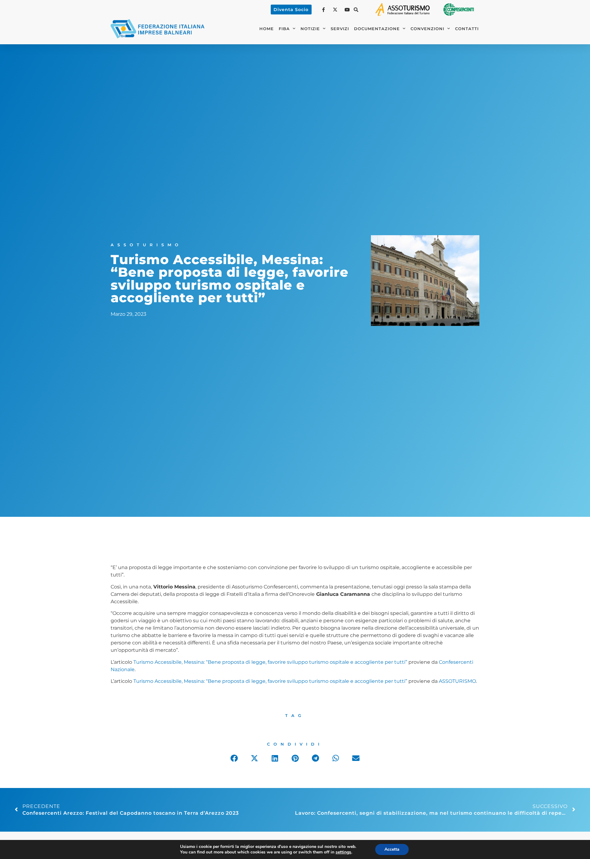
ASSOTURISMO (457, 681)
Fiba (284, 28)
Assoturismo (146, 245)
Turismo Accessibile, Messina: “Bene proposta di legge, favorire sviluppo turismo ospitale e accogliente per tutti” (270, 662)
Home (266, 28)
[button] (356, 9)
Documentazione (377, 28)
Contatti (467, 28)
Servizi (340, 28)
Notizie (310, 28)
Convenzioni (427, 28)
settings (343, 852)
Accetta (391, 849)
